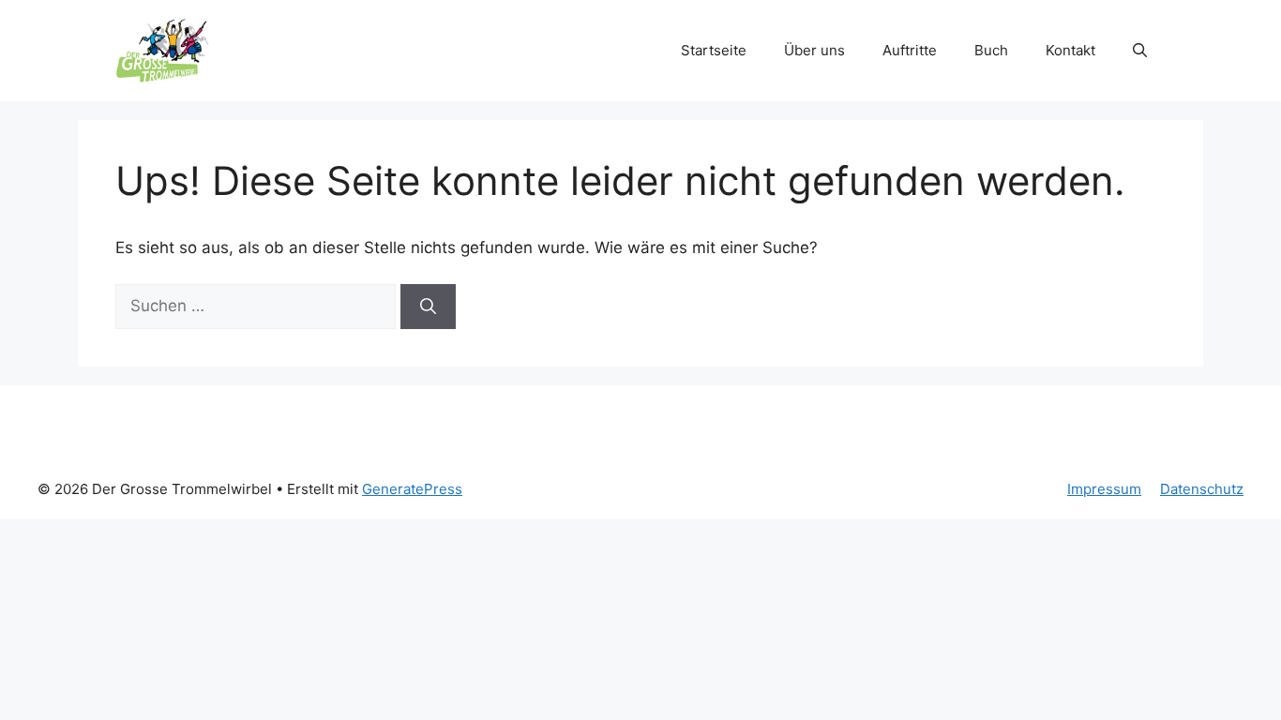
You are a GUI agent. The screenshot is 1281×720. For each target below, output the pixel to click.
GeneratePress (412, 489)
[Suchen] (428, 306)
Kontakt (1070, 50)
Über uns (814, 50)
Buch (991, 50)
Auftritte (909, 50)
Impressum (1104, 489)
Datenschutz (1201, 489)
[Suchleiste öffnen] (1140, 50)
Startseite (713, 50)
